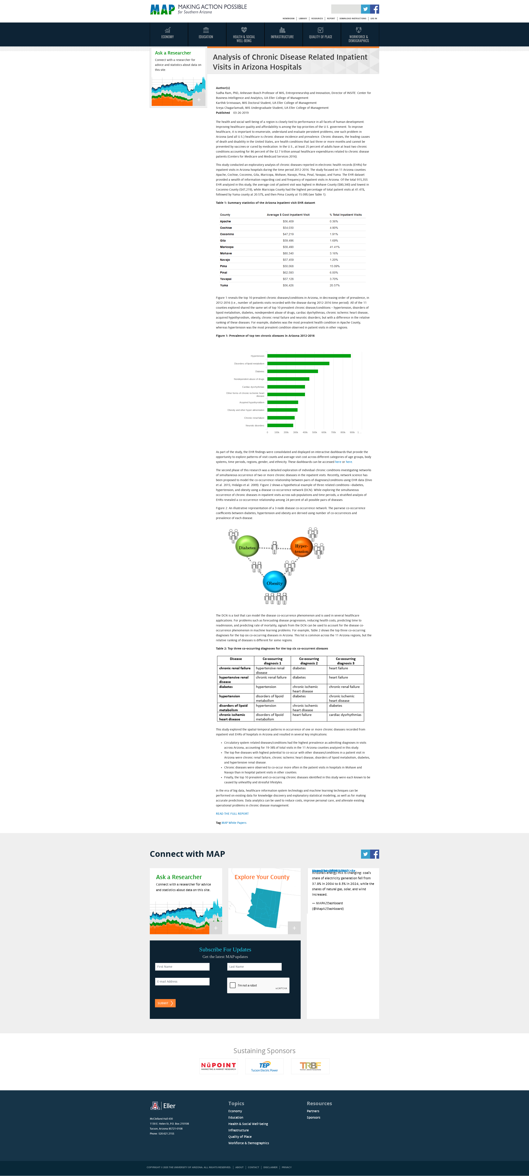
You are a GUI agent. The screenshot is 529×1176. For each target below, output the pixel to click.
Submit (163, 1003)
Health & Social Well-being (248, 1124)
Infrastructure (282, 36)
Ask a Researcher (173, 53)
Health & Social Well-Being (244, 38)
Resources (317, 18)
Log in (374, 18)
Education (206, 36)
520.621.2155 (166, 1133)
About (239, 1167)
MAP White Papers (234, 822)
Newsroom (288, 18)
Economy (167, 36)
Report (331, 18)
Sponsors (313, 1117)
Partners (313, 1111)
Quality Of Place (320, 36)
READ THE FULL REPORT (232, 813)
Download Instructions (353, 18)
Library (303, 18)
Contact (253, 1167)
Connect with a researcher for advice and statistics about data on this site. (178, 64)
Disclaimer (270, 1167)
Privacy (287, 1167)
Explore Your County (262, 877)
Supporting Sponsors (339, 1050)
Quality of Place (240, 1137)
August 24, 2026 (324, 871)
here (338, 462)
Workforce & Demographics (359, 38)
